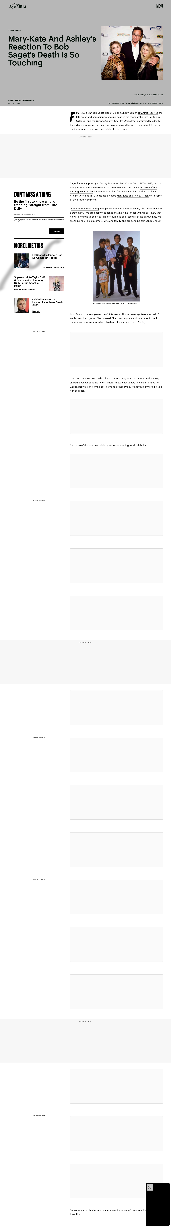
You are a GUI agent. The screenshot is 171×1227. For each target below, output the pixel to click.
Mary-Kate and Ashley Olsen (133, 195)
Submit (56, 231)
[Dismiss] (167, 1185)
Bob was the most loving (85, 208)
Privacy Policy (18, 221)
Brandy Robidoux (22, 100)
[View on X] (116, 349)
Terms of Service (55, 219)
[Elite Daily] (17, 6)
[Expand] (148, 1185)
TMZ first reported (148, 112)
